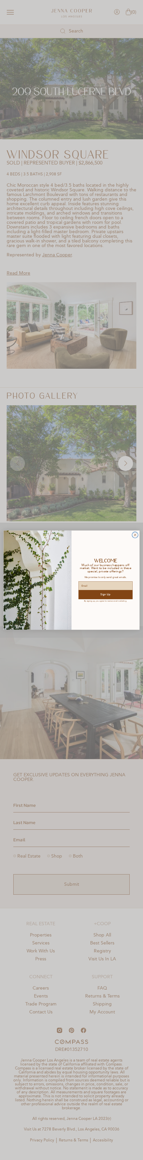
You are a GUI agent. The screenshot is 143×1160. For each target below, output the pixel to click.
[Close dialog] (135, 535)
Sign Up (105, 594)
